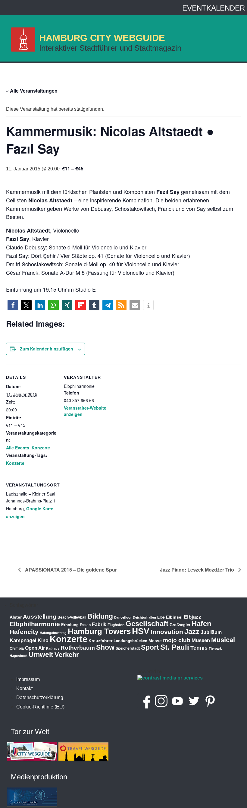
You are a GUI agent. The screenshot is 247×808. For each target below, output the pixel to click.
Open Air (35, 648)
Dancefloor (123, 617)
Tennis (199, 648)
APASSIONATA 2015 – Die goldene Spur (70, 569)
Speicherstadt (128, 648)
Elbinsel (174, 617)
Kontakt (24, 688)
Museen (201, 640)
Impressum (28, 679)
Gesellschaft (147, 624)
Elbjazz (192, 617)
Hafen (201, 623)
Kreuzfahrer (100, 640)
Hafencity (24, 631)
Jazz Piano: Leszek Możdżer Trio (197, 569)
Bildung (100, 616)
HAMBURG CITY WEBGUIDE (102, 38)
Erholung (70, 625)
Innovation (167, 631)
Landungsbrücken (130, 640)
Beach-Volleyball (72, 617)
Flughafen (116, 625)
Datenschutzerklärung (39, 697)
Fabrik (99, 624)
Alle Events (17, 448)
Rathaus (52, 648)
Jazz (191, 631)
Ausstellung (39, 616)
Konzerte (41, 448)
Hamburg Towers (99, 631)
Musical (223, 640)
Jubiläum (211, 632)
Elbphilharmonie (35, 624)
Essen (85, 625)
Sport (150, 647)
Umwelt (41, 654)
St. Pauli (174, 647)
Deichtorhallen (144, 617)
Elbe (161, 617)
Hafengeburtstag (53, 633)
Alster (16, 617)
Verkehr (67, 654)
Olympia (17, 648)
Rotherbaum (78, 648)
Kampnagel (23, 640)
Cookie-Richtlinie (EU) (40, 706)
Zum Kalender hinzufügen (46, 349)
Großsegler (180, 625)
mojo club (176, 640)
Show (105, 647)
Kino (43, 640)
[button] (13, 305)
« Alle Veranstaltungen (32, 90)
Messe (155, 640)
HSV (140, 631)
